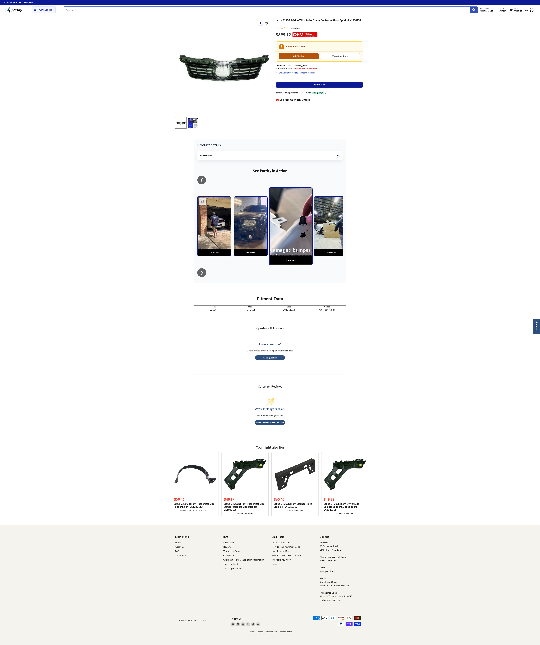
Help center (28, 2)
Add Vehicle (298, 56)
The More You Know (281, 559)
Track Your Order (231, 551)
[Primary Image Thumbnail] (180, 122)
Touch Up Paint (230, 564)
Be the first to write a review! (270, 422)
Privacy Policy (271, 631)
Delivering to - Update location (297, 72)
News (274, 564)
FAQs (178, 551)
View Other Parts (340, 56)
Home (178, 542)
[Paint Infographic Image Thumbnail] (193, 122)
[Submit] (473, 10)
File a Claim (228, 542)
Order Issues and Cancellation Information (243, 559)
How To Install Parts (281, 551)
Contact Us (180, 555)
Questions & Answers (270, 328)
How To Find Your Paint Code (286, 546)
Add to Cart (319, 84)
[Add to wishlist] (266, 23)
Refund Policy (286, 631)
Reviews (227, 546)
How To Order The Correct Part (287, 555)
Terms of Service (255, 631)
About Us (179, 546)
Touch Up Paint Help (233, 568)
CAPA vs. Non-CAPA (282, 542)
